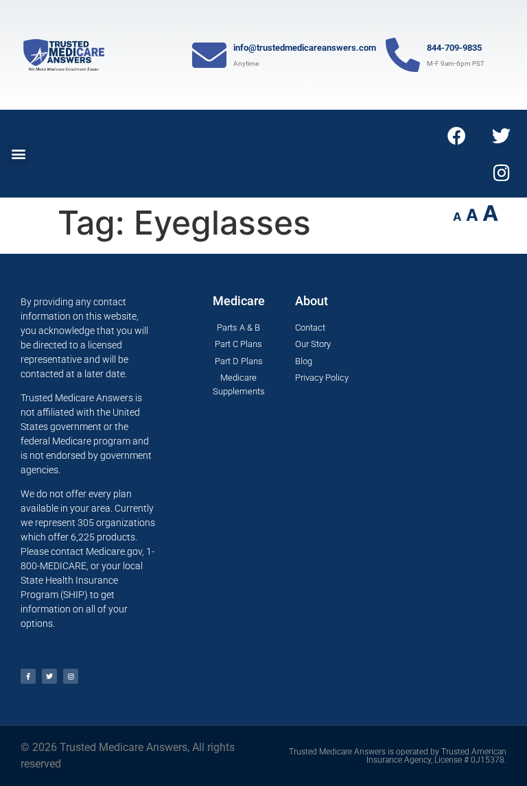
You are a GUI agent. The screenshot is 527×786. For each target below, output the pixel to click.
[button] (18, 154)
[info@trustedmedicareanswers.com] (209, 55)
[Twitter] (501, 135)
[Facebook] (457, 135)
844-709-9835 (454, 48)
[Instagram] (501, 172)
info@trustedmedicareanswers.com (304, 48)
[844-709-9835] (403, 55)
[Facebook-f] (28, 676)
